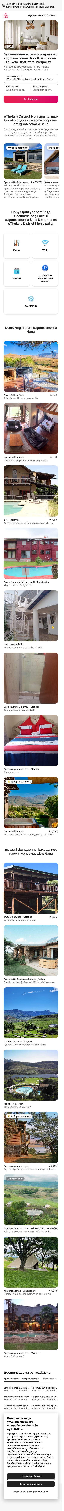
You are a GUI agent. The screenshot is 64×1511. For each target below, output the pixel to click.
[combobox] (31, 79)
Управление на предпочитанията (31, 1491)
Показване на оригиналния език (38, 6)
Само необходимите (31, 1484)
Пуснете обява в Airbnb (42, 15)
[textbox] (17, 90)
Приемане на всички (31, 1476)
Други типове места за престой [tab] (21, 1378)
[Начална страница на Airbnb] (6, 15)
